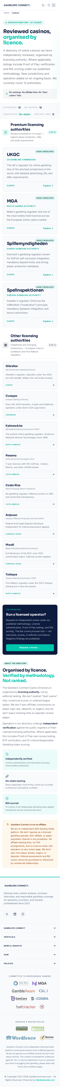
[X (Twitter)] (7, 914)
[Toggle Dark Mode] (43, 5)
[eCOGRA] (40, 998)
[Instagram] (23, 914)
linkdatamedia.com (45, 1080)
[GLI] (43, 990)
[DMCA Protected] (38, 1029)
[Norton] (47, 1037)
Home (6, 13)
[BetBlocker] (26, 1007)
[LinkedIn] (15, 914)
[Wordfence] (21, 1038)
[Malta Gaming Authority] (39, 983)
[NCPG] (20, 983)
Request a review (30, 647)
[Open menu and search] (51, 5)
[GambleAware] (23, 990)
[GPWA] (22, 1029)
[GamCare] (19, 998)
